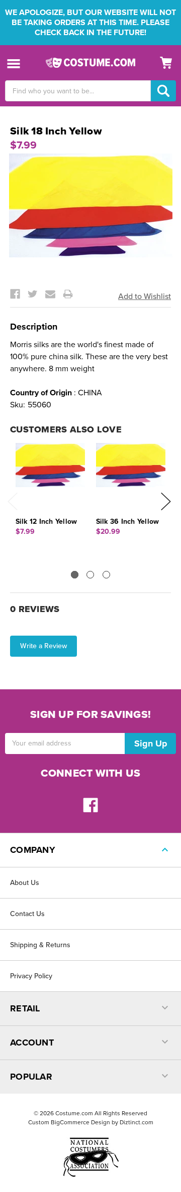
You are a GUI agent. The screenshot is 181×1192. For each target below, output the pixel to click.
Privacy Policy (31, 976)
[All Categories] (14, 63)
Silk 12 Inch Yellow (46, 521)
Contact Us (27, 914)
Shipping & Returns (40, 945)
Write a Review (43, 646)
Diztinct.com (136, 1122)
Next (166, 501)
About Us (24, 882)
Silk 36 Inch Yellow (127, 521)
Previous (13, 501)
